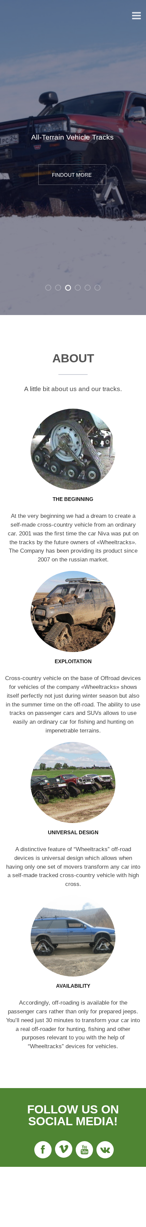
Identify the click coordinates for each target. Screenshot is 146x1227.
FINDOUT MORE (72, 175)
